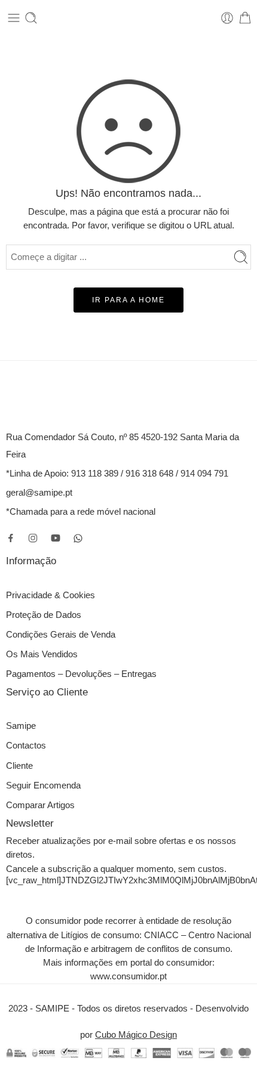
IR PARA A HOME (128, 300)
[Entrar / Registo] (227, 18)
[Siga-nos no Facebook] (11, 538)
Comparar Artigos (40, 805)
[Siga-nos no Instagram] (32, 538)
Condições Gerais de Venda (60, 634)
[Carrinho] (245, 18)
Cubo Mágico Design (136, 1035)
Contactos (26, 745)
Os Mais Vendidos (42, 654)
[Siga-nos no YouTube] (55, 538)
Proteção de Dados (43, 615)
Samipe (21, 726)
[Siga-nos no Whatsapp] (78, 538)
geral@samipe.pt (39, 492)
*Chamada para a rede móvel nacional (80, 512)
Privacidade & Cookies (50, 595)
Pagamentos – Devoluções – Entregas (81, 674)
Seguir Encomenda (43, 785)
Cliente (19, 766)
